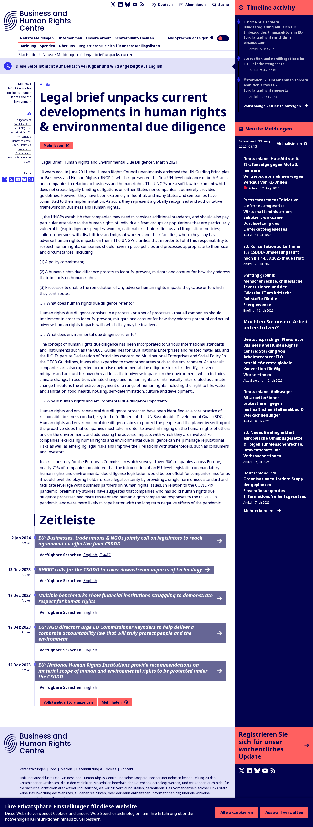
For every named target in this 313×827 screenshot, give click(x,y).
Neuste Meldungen (37, 38)
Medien (66, 769)
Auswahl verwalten (284, 812)
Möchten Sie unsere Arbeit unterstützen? (275, 324)
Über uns (67, 45)
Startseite (27, 54)
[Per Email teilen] (31, 179)
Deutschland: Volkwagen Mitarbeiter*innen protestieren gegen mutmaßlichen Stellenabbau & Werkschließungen (273, 403)
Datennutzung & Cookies (96, 769)
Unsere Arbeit (98, 38)
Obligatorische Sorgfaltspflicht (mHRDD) (22, 124)
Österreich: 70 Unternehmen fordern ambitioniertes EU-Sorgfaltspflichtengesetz (276, 85)
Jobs (53, 769)
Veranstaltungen (33, 769)
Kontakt (126, 769)
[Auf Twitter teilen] (11, 179)
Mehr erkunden (258, 510)
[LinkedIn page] (120, 4)
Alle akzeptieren (236, 812)
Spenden (47, 45)
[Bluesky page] (128, 4)
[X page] (113, 4)
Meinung (28, 45)
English (90, 554)
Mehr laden (112, 702)
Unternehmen (69, 38)
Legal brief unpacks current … (111, 54)
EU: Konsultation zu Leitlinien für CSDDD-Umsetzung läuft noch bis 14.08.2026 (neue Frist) (273, 252)
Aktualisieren (289, 143)
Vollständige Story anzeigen (68, 702)
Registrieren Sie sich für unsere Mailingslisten (119, 45)
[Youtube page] (135, 4)
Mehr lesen (53, 145)
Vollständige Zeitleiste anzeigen (273, 106)
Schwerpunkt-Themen (134, 38)
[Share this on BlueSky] (24, 179)
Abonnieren (195, 4)
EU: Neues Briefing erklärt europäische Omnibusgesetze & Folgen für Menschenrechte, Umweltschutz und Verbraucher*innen (273, 444)
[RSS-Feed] (142, 4)
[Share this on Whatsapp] (4, 179)
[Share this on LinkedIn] (18, 179)
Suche (223, 4)
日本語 (105, 554)
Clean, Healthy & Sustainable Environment (21, 149)
